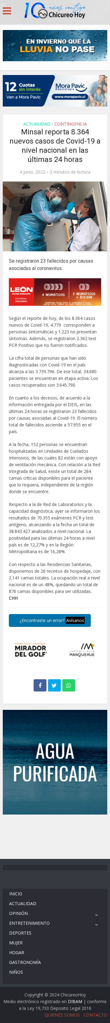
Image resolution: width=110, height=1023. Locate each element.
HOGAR (16, 952)
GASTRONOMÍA (25, 962)
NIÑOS (16, 972)
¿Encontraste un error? (51, 620)
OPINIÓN (18, 913)
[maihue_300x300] (55, 762)
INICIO (15, 894)
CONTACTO (95, 1015)
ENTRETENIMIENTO (29, 923)
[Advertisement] (55, 836)
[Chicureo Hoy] (55, 11)
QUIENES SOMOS (62, 1015)
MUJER (16, 943)
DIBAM (75, 1001)
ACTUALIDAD (36, 124)
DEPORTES (20, 933)
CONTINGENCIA (70, 124)
